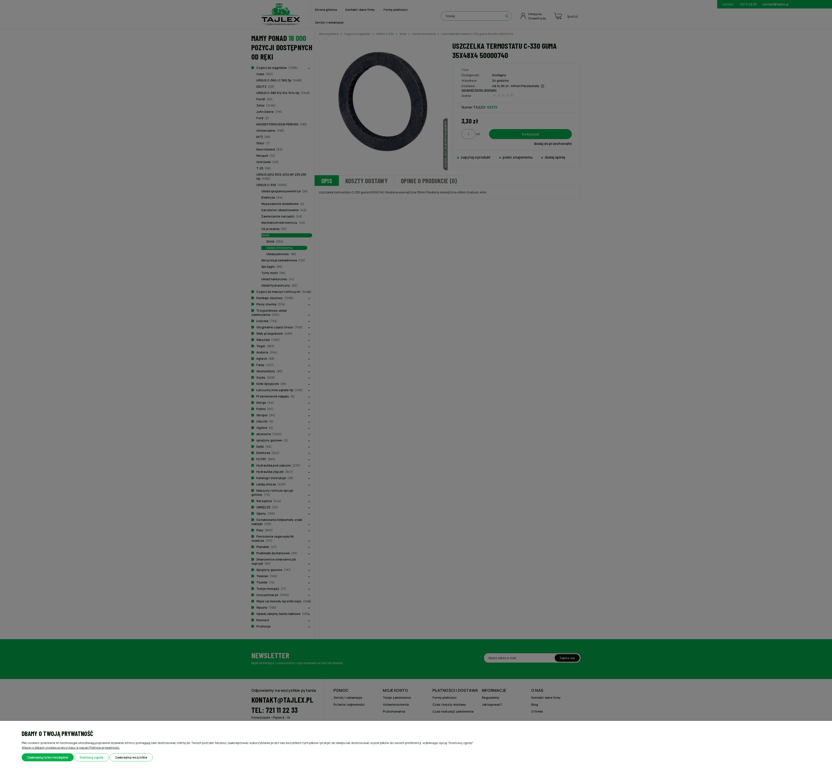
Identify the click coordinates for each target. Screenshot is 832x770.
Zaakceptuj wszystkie (131, 757)
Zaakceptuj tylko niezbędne (47, 757)
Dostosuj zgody (92, 757)
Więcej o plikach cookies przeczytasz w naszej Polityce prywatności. (71, 748)
